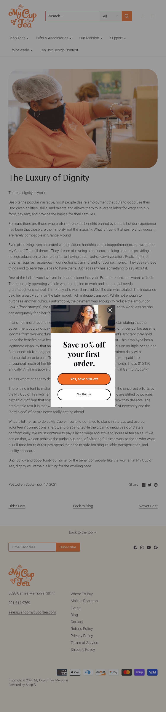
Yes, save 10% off (84, 379)
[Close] (110, 310)
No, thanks (84, 394)
